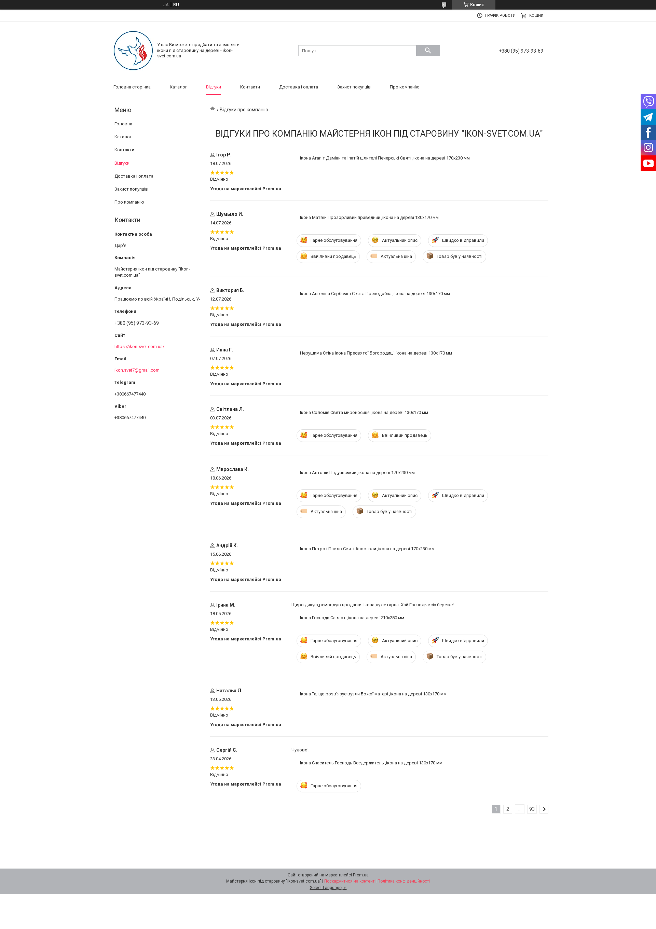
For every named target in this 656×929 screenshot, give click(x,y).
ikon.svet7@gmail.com (137, 370)
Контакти (250, 86)
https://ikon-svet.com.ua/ (139, 346)
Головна (123, 123)
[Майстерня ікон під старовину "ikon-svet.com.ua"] (133, 50)
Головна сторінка (132, 86)
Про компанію (405, 86)
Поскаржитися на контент (349, 881)
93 (532, 809)
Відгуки (213, 86)
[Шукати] (428, 50)
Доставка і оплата (298, 86)
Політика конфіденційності (404, 881)
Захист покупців (354, 86)
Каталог (178, 86)
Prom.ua (361, 875)
